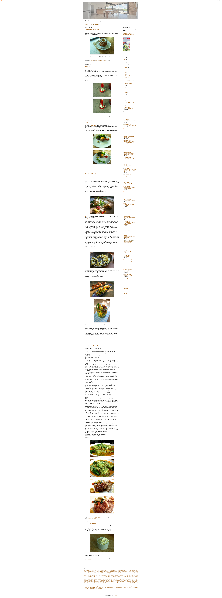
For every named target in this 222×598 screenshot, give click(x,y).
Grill (131, 575)
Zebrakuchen (130, 587)
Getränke (120, 575)
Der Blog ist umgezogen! (128, 209)
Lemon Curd (93, 579)
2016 (125, 59)
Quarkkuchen (107, 582)
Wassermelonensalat (98, 587)
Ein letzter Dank (126, 149)
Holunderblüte (104, 576)
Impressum (125, 293)
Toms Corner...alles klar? (91, 346)
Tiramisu (111, 586)
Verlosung (136, 586)
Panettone (107, 581)
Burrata (123, 571)
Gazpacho (105, 575)
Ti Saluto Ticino (126, 191)
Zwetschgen (92, 588)
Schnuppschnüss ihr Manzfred (129, 227)
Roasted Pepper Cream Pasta (128, 183)
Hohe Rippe (100, 576)
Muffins (119, 580)
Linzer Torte (106, 579)
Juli (125, 72)
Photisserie (126, 288)
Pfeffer (127, 581)
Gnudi (125, 575)
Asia (103, 570)
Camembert (133, 571)
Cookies (102, 572)
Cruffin (109, 572)
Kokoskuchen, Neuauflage (92, 29)
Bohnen (95, 571)
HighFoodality (126, 168)
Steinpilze (85, 586)
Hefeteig (93, 576)
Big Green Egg (136, 570)
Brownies (116, 571)
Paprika (114, 581)
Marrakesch (85, 580)
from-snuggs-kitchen (127, 199)
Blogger (116, 595)
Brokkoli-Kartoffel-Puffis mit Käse (129, 158)
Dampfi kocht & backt (127, 274)
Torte (118, 586)
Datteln (119, 572)
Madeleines (117, 579)
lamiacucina (126, 148)
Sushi (94, 586)
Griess (129, 575)
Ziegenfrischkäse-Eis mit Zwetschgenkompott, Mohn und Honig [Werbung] (129, 266)
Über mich (90, 24)
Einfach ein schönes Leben (129, 240)
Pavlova (121, 581)
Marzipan (88, 580)
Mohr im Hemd (105, 580)
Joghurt (125, 576)
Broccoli (106, 571)
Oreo (100, 581)
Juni (125, 74)
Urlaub (129, 586)
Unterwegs (126, 586)
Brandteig (97, 571)
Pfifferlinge (129, 581)
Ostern (105, 581)
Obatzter (92, 581)
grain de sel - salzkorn (127, 157)
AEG (90, 570)
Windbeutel (117, 587)
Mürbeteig (122, 580)
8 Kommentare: (104, 517)
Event (108, 573)
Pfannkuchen (124, 581)
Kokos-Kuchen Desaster (101, 32)
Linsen (99, 579)
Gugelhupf (133, 575)
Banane (119, 570)
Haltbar (90, 576)
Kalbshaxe (127, 576)
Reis (118, 582)
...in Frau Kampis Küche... (128, 269)
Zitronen (85, 588)
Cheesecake (92, 572)
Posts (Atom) (91, 564)
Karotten (133, 576)
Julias (86, 216)
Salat (112, 583)
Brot (108, 571)
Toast (114, 586)
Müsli (127, 580)
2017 (125, 57)
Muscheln (125, 580)
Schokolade (89, 584)
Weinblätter (102, 587)
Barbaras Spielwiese (127, 124)
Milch (92, 580)
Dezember (126, 64)
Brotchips (111, 571)
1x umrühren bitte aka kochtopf (129, 102)
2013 (125, 94)
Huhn (92, 518)
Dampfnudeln (116, 572)
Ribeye (131, 582)
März (126, 89)
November (126, 65)
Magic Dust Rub (122, 579)
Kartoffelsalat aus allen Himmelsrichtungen (92, 218)
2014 (125, 62)
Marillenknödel (129, 579)
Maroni (137, 579)
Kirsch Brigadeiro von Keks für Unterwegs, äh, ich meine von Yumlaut (128, 285)
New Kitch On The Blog (128, 259)
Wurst (123, 587)
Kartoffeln (136, 576)
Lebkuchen (89, 579)
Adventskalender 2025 (127, 165)
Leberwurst (85, 579)
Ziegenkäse (134, 587)
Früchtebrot (85, 575)
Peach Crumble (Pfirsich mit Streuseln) (130, 125)
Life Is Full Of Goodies (127, 182)
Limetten (96, 579)
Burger (120, 571)
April (125, 87)
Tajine (97, 586)
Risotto (85, 583)
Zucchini (88, 588)
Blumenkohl (92, 571)
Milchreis (95, 580)
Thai (106, 586)
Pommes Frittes (91, 582)
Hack (88, 576)
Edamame (132, 572)
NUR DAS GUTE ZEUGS (127, 230)
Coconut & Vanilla (127, 250)
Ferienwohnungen (96, 24)
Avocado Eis (88, 66)
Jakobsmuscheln (117, 576)
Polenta (88, 582)
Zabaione (125, 587)
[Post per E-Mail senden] (109, 60)
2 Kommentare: (105, 60)
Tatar (86, 122)
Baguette (114, 570)
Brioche (100, 571)
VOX (88, 587)
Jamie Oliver (121, 576)
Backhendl (111, 570)
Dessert (121, 572)
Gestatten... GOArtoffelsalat (92, 174)
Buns (118, 571)
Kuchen (120, 578)
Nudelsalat (136, 580)
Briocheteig (103, 571)
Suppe (91, 586)
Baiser (117, 570)
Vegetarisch (132, 586)
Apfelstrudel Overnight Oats (128, 108)
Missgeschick (99, 580)
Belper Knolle (128, 570)
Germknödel (117, 575)
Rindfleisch (136, 582)
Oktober (126, 67)
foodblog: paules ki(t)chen (128, 278)
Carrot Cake (88, 572)
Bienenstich (132, 570)
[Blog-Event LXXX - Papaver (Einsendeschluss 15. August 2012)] (126, 51)
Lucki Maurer (110, 579)
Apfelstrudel (94, 570)
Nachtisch (130, 580)
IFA (113, 576)
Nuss (85, 581)
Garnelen (93, 575)
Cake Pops (130, 571)
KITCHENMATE (126, 145)
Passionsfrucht (117, 581)
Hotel (107, 576)
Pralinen (95, 582)
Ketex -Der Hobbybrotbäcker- (129, 136)
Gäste (103, 575)
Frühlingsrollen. (90, 575)
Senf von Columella (99, 554)
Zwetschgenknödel (96, 588)
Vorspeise (85, 587)
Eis (91, 573)
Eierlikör (137, 572)
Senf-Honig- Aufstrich (90, 523)
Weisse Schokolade (108, 587)
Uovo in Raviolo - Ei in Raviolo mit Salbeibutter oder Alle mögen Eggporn (129, 247)
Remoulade (120, 582)
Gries (127, 575)
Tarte (99, 586)
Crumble (111, 572)
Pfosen (132, 581)
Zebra (128, 587)
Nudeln (133, 580)
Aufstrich (89, 559)
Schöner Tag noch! (127, 208)
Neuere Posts (87, 562)
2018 (125, 55)
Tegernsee (103, 586)
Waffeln (90, 587)
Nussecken (87, 581)
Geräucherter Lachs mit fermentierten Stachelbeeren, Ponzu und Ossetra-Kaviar (130, 170)
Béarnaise (124, 570)
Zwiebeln (100, 588)
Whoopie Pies (113, 587)
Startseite (86, 24)
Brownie (113, 571)
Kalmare (130, 576)
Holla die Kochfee (127, 107)
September (127, 69)
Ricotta (133, 582)
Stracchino (88, 586)
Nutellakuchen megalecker (128, 275)
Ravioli (95, 518)
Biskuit (85, 571)
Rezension (125, 582)
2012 (125, 96)
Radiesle (113, 582)
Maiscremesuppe (126, 256)
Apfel (92, 570)
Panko (109, 581)
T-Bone (96, 586)
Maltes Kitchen (126, 119)
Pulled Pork (101, 582)
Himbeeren (97, 576)
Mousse (113, 580)
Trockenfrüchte (122, 586)
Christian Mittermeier (98, 572)
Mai (125, 85)
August (126, 70)
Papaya (112, 581)
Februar (126, 90)
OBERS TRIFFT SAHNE (127, 140)
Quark (104, 582)
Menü (91, 580)
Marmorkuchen (133, 579)
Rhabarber (128, 582)
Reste (123, 582)
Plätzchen (85, 582)
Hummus (112, 576)
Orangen (98, 581)
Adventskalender (86, 570)
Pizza (137, 581)
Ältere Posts (117, 562)
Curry (113, 572)
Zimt (137, 587)
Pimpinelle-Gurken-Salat (128, 129)
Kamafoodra (126, 211)
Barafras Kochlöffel (127, 216)
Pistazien (134, 581)
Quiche (111, 582)
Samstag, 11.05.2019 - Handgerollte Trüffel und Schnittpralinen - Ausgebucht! (129, 223)
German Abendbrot (127, 174)
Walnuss (93, 587)
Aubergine (105, 570)
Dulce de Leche (129, 572)
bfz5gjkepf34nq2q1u (127, 137)
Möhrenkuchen (110, 580)
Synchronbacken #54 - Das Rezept (129, 200)
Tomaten (116, 586)
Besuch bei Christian (93, 125)
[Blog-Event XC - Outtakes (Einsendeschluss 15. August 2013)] (130, 34)
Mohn (102, 580)
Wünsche (120, 587)
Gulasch (137, 575)
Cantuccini (136, 571)
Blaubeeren (88, 571)
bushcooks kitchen (127, 111)
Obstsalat (95, 581)
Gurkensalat (85, 576)
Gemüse (113, 575)
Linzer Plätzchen (102, 579)
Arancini (101, 570)
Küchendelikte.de (127, 255)
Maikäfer (125, 579)
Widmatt (125, 164)
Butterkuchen (126, 571)
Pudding (98, 582)
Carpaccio (85, 572)
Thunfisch (108, 586)
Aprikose (98, 570)
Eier (134, 572)
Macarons (114, 579)
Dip (123, 572)
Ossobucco (102, 581)
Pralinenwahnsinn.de (127, 221)
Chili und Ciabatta (127, 131)
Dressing (125, 572)
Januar (126, 92)
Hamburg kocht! (127, 128)
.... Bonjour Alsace (127, 186)
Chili (94, 572)
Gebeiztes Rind (110, 575)
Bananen (121, 570)
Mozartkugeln (116, 580)
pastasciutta (126, 203)
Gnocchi (123, 575)
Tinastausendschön (127, 152)
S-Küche (125, 235)
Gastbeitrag (89, 518)
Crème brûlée (106, 572)
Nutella (90, 581)
